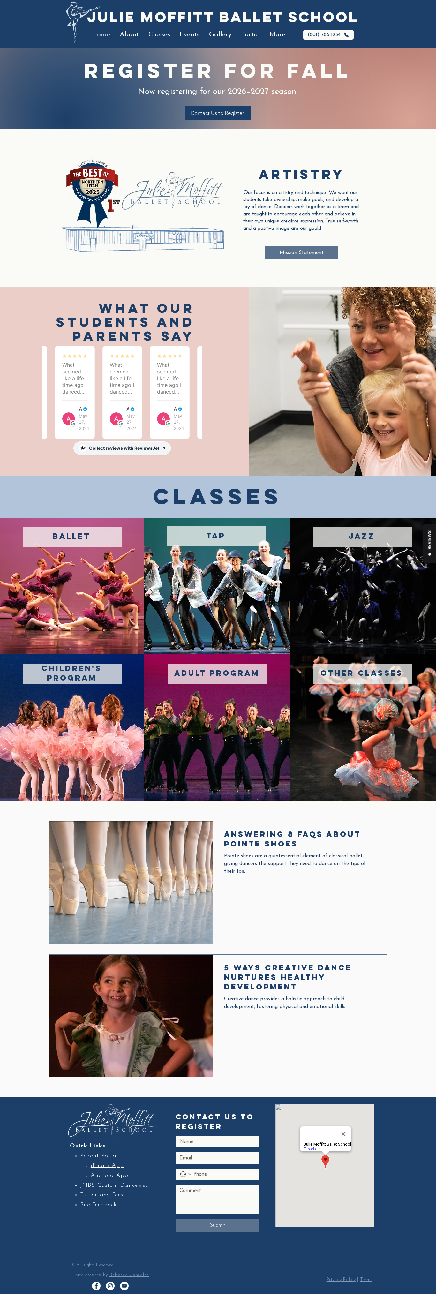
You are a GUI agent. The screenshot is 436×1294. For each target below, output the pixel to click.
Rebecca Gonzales (129, 1275)
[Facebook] (96, 1286)
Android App (109, 1175)
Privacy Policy (341, 1279)
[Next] (369, 198)
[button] (129, 35)
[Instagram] (110, 1286)
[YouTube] (124, 1286)
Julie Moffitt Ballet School (222, 17)
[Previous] (233, 198)
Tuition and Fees (101, 1195)
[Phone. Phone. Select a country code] (185, 1174)
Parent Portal (99, 1156)
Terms (366, 1279)
